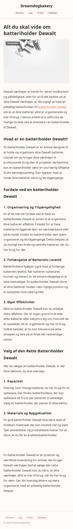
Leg (30, 12)
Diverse (20, 12)
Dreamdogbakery (36, 5)
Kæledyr (53, 12)
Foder (40, 12)
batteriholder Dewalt (52, 107)
